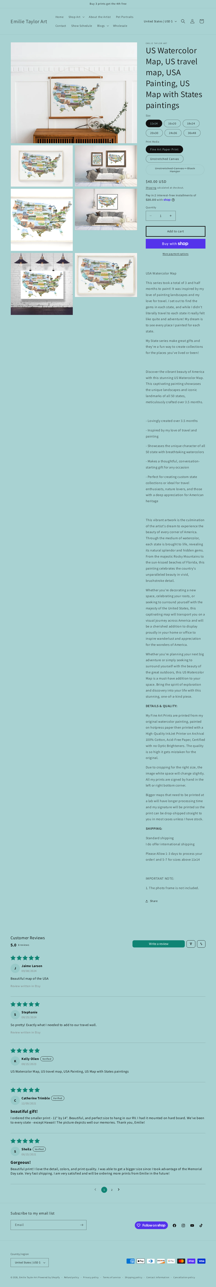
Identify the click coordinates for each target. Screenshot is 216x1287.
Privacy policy (91, 1277)
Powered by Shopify (49, 1277)
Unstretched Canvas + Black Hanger (176, 170)
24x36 (173, 133)
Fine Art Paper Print (164, 149)
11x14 (154, 123)
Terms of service (112, 1277)
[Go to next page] (119, 1190)
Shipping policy (133, 1277)
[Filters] (190, 944)
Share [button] (154, 901)
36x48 (192, 133)
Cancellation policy (184, 1277)
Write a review (158, 944)
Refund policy (71, 1277)
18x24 (191, 123)
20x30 (154, 133)
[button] (76, 16)
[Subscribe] (81, 1225)
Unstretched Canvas (164, 159)
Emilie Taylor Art (28, 1277)
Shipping (151, 187)
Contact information (157, 1277)
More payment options (176, 253)
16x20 (172, 123)
